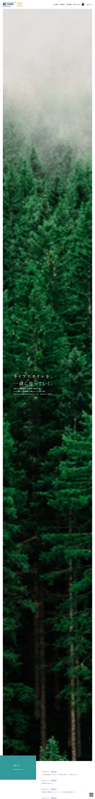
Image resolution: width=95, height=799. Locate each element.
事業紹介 (62, 4)
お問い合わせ (76, 4)
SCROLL (89, 739)
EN (90, 4)
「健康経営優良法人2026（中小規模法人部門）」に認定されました (60, 774)
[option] (47, 385)
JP (87, 4)
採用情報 (69, 4)
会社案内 (56, 4)
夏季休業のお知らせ (47, 783)
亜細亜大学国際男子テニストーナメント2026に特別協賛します (59, 792)
